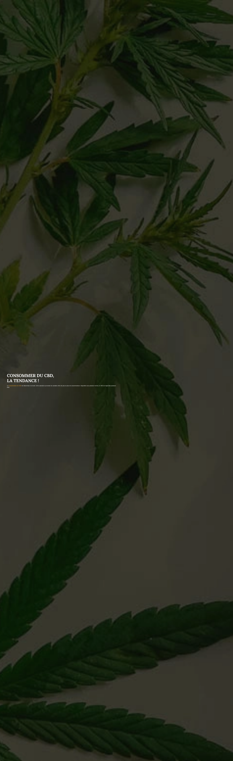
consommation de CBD (15, 385)
